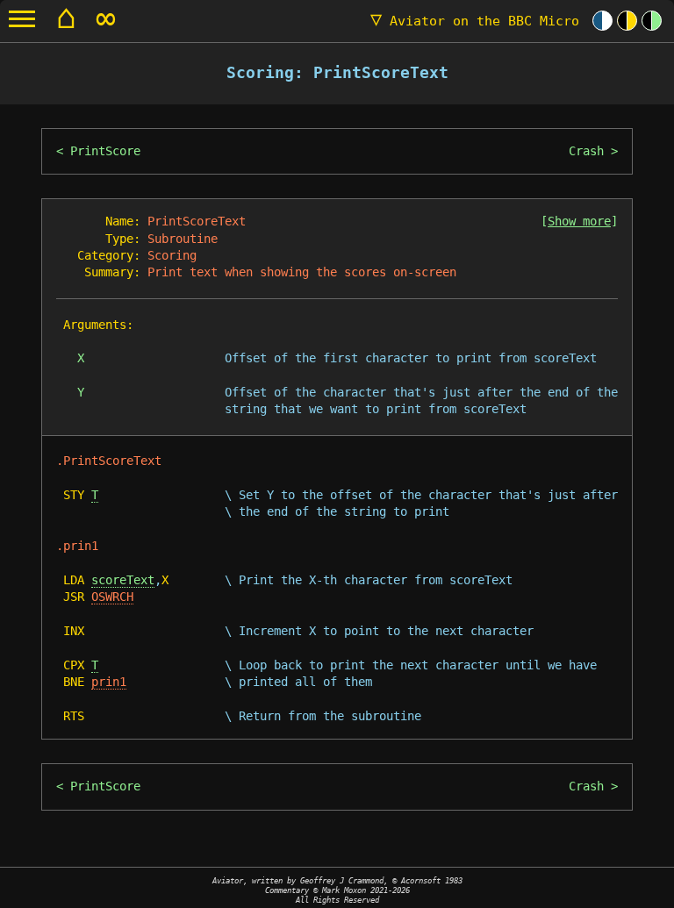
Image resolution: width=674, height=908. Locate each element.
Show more (579, 221)
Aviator (474, 21)
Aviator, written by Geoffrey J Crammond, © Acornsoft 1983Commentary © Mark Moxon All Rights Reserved (337, 890)
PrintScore (105, 151)
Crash (586, 151)
